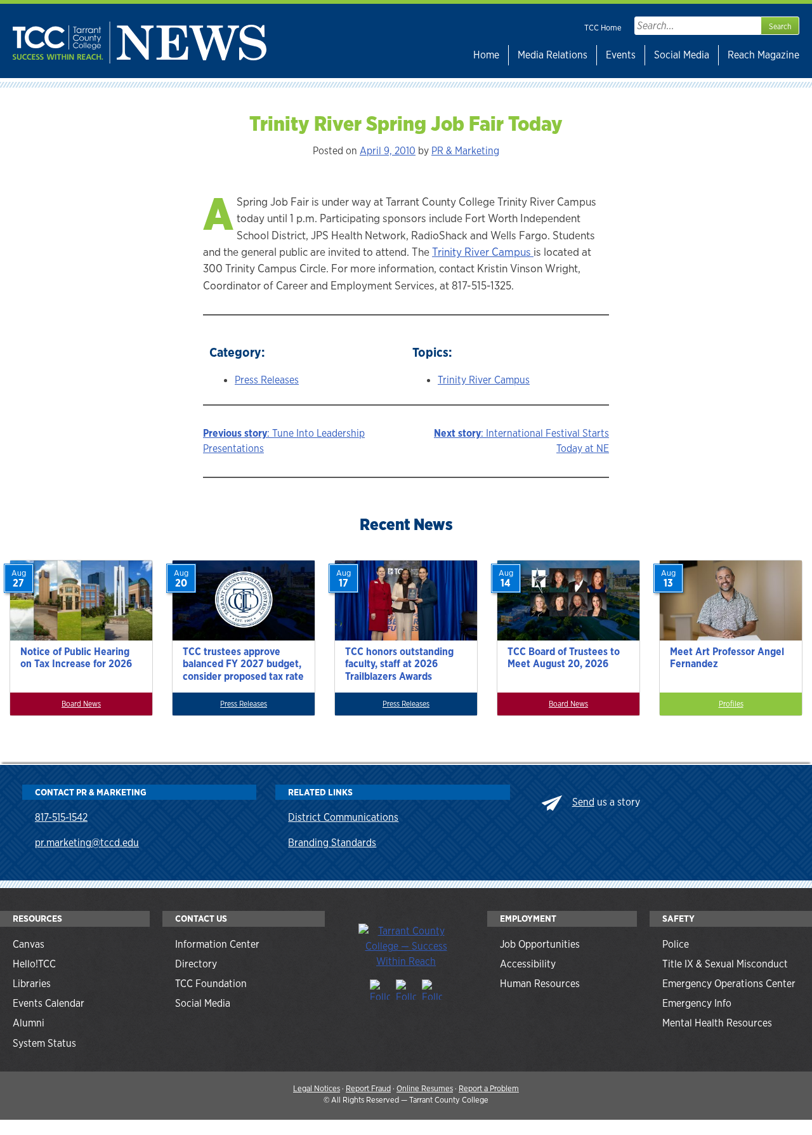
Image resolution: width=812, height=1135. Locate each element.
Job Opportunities (540, 944)
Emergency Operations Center (729, 983)
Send (583, 802)
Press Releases (267, 380)
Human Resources (540, 983)
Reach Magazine (763, 55)
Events (621, 55)
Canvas (28, 944)
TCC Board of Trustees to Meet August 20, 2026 (564, 657)
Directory (196, 964)
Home (486, 55)
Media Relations (552, 55)
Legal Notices (316, 1088)
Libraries (32, 983)
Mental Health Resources (717, 1023)
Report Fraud (368, 1088)
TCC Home (603, 27)
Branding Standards (332, 842)
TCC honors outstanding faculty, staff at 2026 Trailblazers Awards (399, 663)
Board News (81, 704)
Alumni (28, 1023)
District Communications (343, 817)
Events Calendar (48, 1003)
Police (675, 944)
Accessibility (528, 964)
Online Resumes (424, 1088)
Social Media (681, 55)
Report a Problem (489, 1088)
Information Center (217, 944)
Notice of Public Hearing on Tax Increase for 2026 (76, 657)
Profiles (731, 704)
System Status (44, 1043)
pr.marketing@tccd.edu (87, 842)
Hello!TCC (34, 964)
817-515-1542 (61, 817)
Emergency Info (696, 1003)
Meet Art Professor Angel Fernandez (727, 657)
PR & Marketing (465, 150)
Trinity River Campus (483, 251)
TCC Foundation (211, 983)
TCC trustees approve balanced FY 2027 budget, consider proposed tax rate (243, 663)
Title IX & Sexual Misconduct (725, 964)
